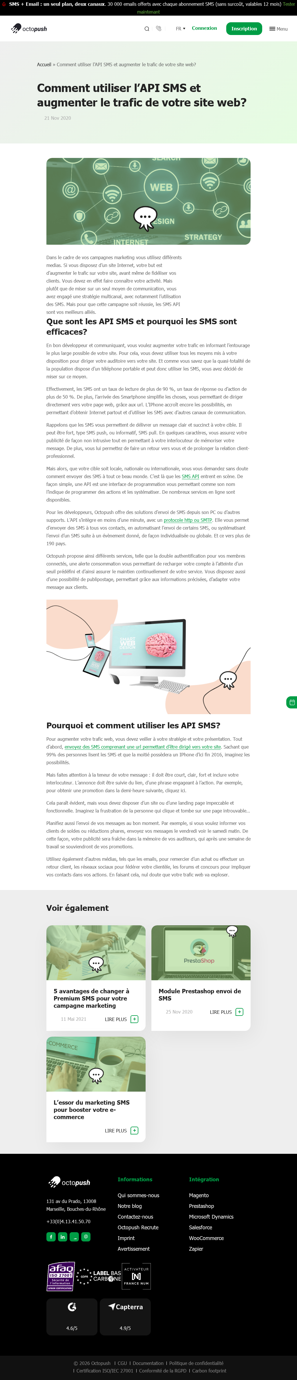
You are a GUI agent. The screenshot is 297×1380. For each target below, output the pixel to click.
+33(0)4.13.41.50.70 (68, 1221)
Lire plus (116, 1019)
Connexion (204, 28)
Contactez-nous (135, 1216)
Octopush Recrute (138, 1227)
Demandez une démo (291, 702)
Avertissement (134, 1248)
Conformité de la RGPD (162, 1370)
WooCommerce (206, 1238)
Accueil (44, 64)
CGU (122, 1363)
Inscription (244, 28)
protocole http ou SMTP (188, 520)
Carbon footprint (209, 1370)
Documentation (148, 1363)
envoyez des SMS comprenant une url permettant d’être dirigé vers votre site (143, 746)
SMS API (190, 476)
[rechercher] (146, 29)
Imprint (126, 1238)
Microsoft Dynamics (211, 1216)
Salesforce (200, 1227)
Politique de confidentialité (196, 1363)
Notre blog (130, 1206)
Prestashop (201, 1206)
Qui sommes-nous (138, 1195)
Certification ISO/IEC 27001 (105, 1370)
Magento (199, 1195)
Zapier (196, 1248)
